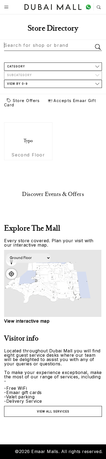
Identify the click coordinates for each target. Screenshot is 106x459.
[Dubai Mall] (53, 6)
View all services (53, 411)
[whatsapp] (89, 7)
